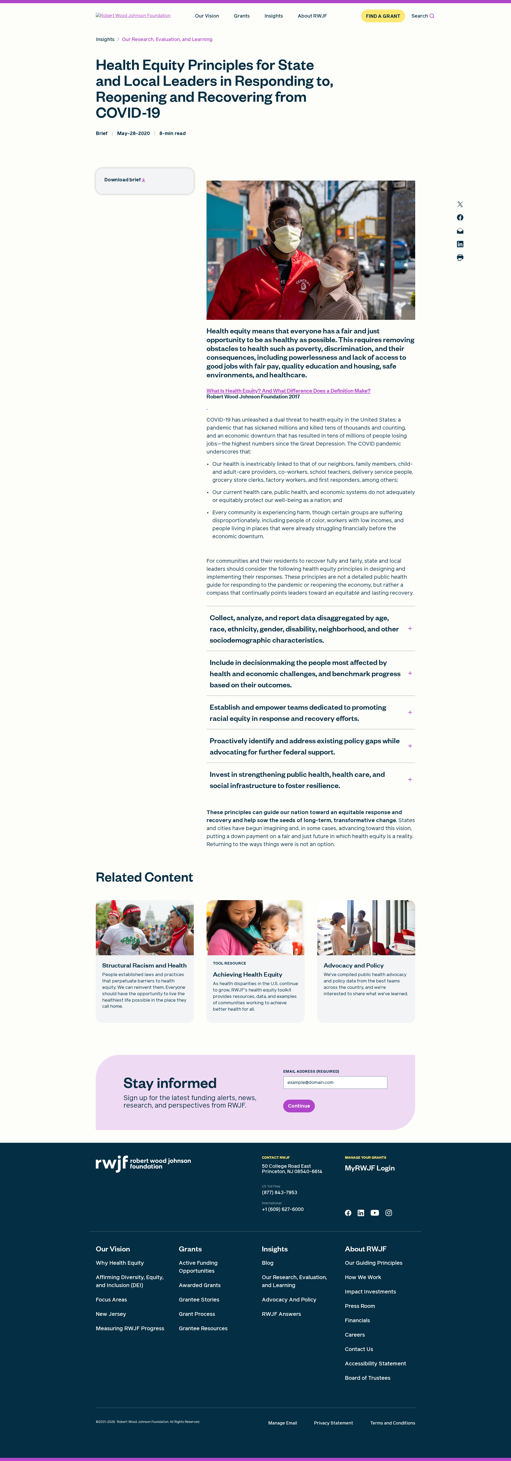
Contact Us (359, 1349)
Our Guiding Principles (373, 1263)
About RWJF (366, 1248)
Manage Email (282, 1423)
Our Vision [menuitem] (207, 16)
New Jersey (111, 1314)
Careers (355, 1334)
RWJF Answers (281, 1314)
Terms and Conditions (392, 1423)
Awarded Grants (200, 1285)
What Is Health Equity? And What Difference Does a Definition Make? (288, 390)
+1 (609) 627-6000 (283, 1209)
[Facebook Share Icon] (348, 1214)
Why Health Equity (120, 1263)
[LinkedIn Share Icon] (361, 1214)
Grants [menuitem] (242, 16)
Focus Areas (111, 1299)
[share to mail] (460, 231)
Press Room (360, 1306)
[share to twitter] (460, 204)
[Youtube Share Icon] (374, 1214)
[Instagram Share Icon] (388, 1214)
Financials (357, 1320)
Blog (268, 1263)
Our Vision (113, 1248)
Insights (275, 1248)
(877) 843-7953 (279, 1192)
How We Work (363, 1277)
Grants (190, 1248)
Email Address (311, 1072)
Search (419, 16)
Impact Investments (370, 1291)
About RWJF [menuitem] (312, 16)
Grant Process (197, 1314)
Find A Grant (383, 16)
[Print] (460, 258)
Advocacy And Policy (289, 1299)
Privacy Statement (333, 1423)
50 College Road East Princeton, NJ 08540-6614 (292, 1169)
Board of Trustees (367, 1378)
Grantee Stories (199, 1299)
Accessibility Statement (375, 1363)
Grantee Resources (203, 1328)
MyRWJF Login (370, 1167)
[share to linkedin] (460, 244)
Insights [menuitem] (274, 16)
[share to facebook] (460, 217)
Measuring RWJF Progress (130, 1328)
